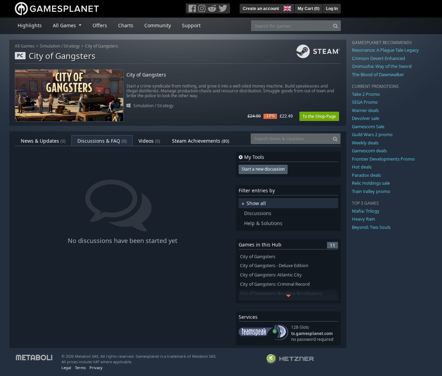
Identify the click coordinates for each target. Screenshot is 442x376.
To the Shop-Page (319, 116)
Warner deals (365, 110)
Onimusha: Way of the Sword (382, 66)
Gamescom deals (369, 151)
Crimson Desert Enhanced (378, 58)
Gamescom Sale (368, 126)
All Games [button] (65, 25)
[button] (286, 7)
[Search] (335, 25)
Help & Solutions (263, 223)
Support (191, 25)
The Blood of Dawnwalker (378, 74)
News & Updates (43, 141)
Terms (80, 367)
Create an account (261, 8)
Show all (256, 203)
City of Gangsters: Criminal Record (275, 284)
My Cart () (308, 8)
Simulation (50, 46)
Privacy (96, 367)
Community (157, 25)
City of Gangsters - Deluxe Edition (274, 265)
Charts (125, 25)
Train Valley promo (371, 191)
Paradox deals (366, 175)
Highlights (30, 25)
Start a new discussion (263, 169)
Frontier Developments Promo (383, 159)
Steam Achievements (200, 141)
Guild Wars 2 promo (372, 134)
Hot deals (362, 167)
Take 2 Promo (366, 94)
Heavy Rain (363, 219)
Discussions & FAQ (102, 141)
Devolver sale (365, 118)
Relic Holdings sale (371, 183)
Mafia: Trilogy (365, 211)
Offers (100, 25)
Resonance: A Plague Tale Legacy (385, 50)
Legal (66, 367)
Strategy (72, 46)
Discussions (257, 213)
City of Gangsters (101, 46)
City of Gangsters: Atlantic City (271, 275)
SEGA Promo (365, 102)
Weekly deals (365, 143)
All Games (25, 46)
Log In (332, 8)
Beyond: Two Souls (371, 227)
